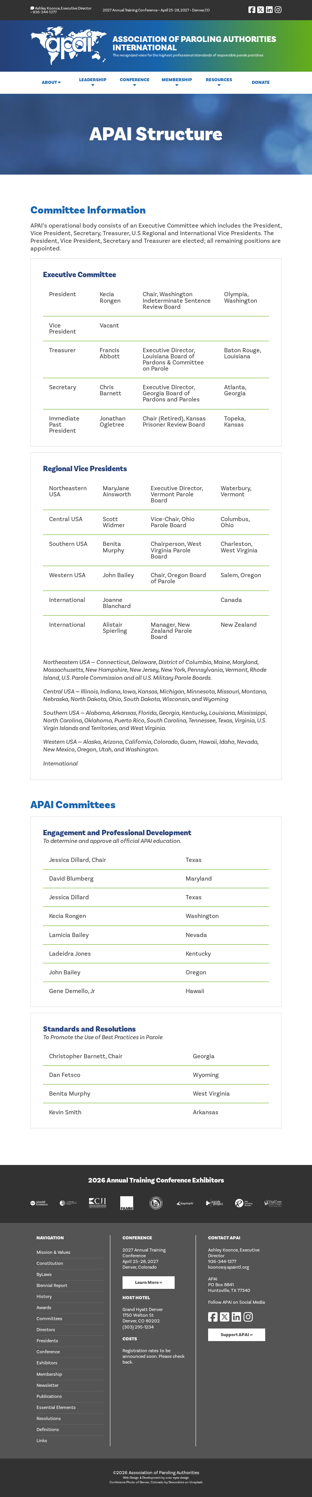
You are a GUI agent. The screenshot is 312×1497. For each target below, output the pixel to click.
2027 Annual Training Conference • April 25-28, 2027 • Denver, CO (156, 10)
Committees (49, 1319)
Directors (46, 1330)
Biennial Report (52, 1285)
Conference (48, 1352)
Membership (49, 1374)
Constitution (50, 1263)
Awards (44, 1308)
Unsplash (196, 1482)
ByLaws (44, 1274)
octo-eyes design (177, 1478)
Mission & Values (53, 1252)
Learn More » (148, 1282)
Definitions (48, 1430)
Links (42, 1441)
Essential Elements (56, 1407)
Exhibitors (47, 1363)
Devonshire (176, 1482)
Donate (261, 82)
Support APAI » (237, 1335)
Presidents (47, 1341)
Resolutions (49, 1419)
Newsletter (48, 1385)
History (44, 1297)
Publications (49, 1396)
